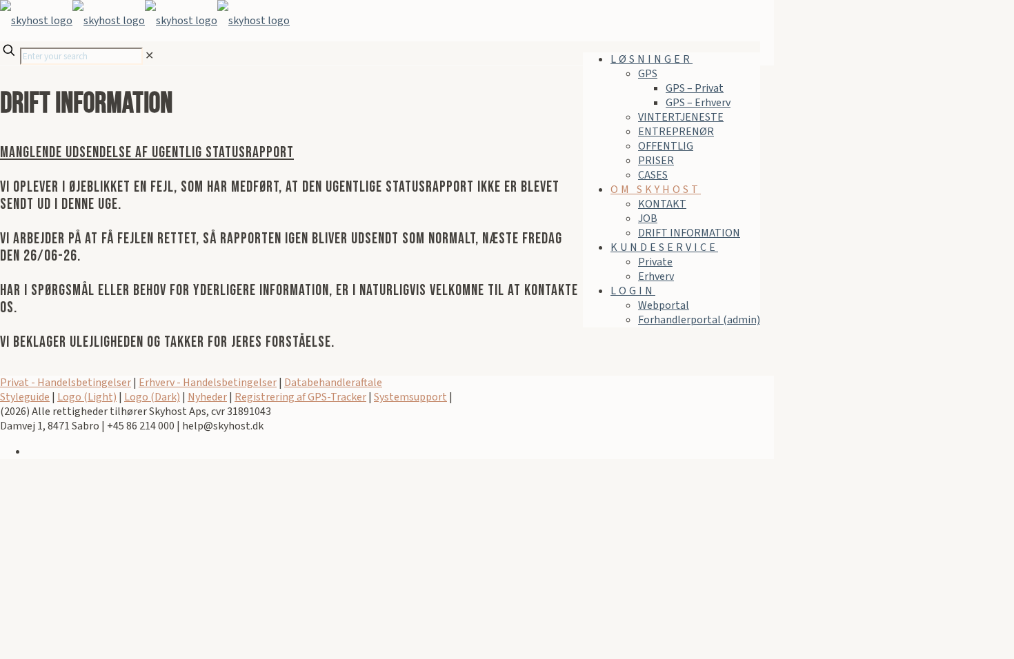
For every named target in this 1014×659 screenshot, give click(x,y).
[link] (149, 55)
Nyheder (207, 397)
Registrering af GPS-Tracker (300, 397)
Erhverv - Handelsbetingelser (208, 382)
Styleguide (25, 397)
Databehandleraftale (333, 382)
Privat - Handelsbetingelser (65, 382)
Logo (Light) (87, 397)
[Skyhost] (145, 21)
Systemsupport (410, 397)
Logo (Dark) (152, 397)
